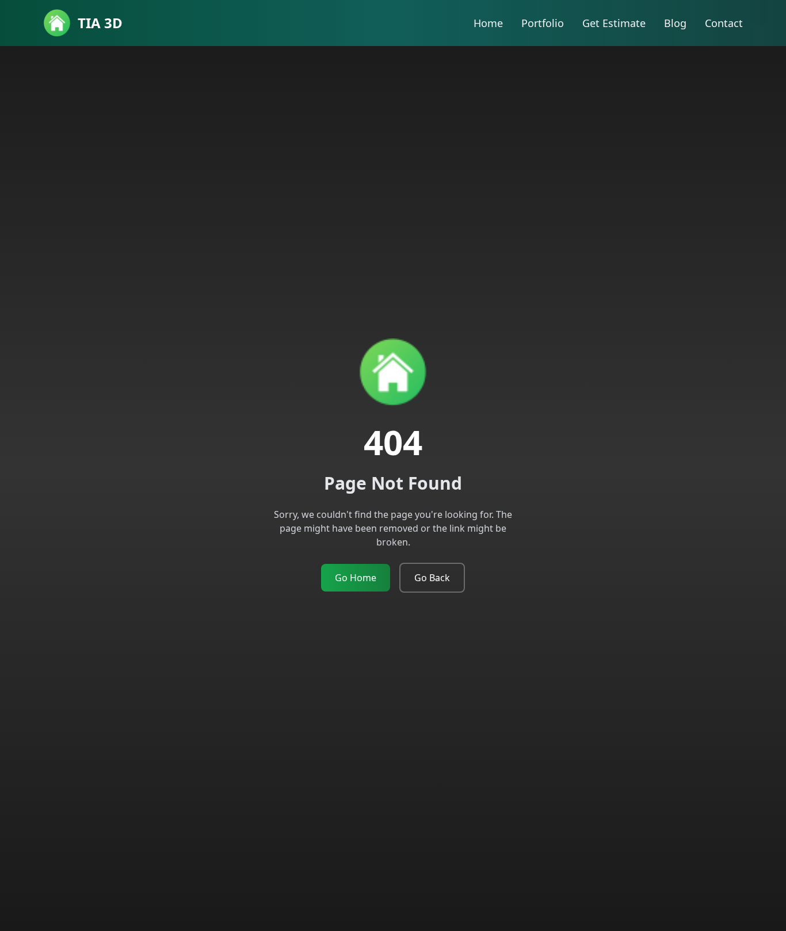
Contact (724, 23)
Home (488, 23)
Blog (675, 23)
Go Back (432, 577)
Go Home (355, 577)
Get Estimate (614, 23)
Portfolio (542, 23)
